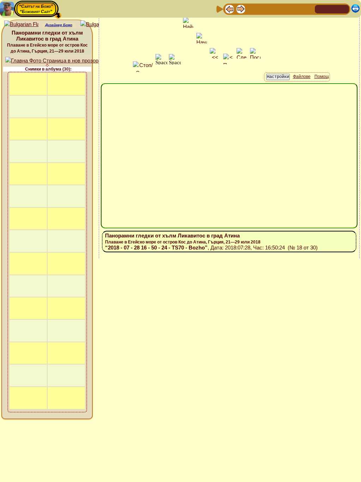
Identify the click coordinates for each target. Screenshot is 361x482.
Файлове (302, 76)
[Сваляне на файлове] (297, 9)
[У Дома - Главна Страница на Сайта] (321, 9)
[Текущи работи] (274, 9)
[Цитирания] (263, 9)
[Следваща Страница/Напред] (241, 9)
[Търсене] (308, 9)
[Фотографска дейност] (286, 9)
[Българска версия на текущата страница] (97, 24)
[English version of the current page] (21, 24)
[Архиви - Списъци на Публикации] (252, 9)
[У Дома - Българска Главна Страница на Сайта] (332, 9)
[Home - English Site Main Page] (343, 9)
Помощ (321, 76)
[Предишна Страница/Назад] (229, 9)
